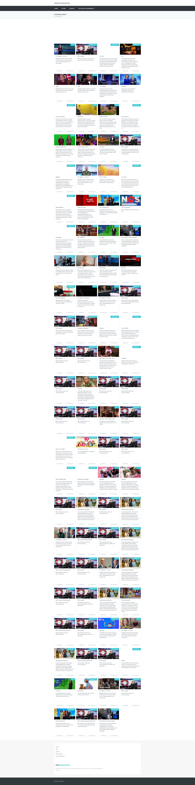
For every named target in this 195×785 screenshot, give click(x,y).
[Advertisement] (97, 31)
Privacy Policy (59, 754)
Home (56, 8)
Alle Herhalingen (70, 70)
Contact (58, 751)
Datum (64, 8)
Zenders (71, 8)
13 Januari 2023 (59, 70)
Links (57, 749)
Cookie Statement (60, 756)
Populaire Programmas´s (86, 8)
